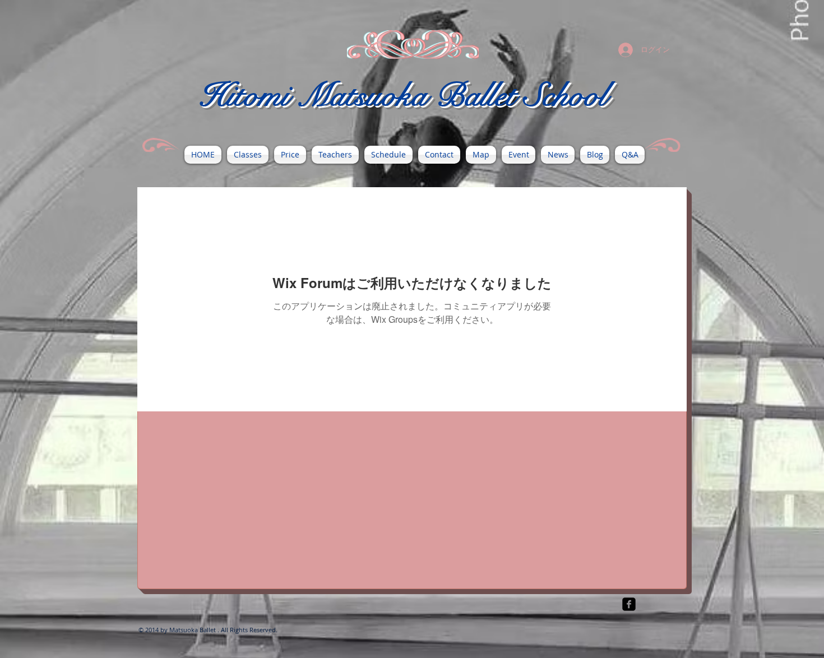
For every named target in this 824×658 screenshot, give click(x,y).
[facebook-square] (629, 604)
